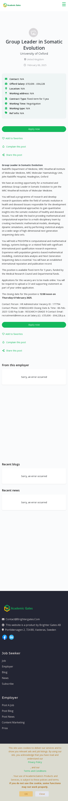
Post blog (7, 711)
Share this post (14, 154)
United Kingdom (35, 59)
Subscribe (8, 683)
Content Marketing (13, 722)
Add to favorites (14, 138)
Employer (7, 666)
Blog (4, 672)
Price (5, 728)
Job (4, 660)
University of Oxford (34, 53)
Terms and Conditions (35, 770)
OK (26, 793)
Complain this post (16, 146)
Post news (8, 716)
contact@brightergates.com (23, 619)
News (5, 678)
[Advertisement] (34, 423)
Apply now (34, 129)
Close (42, 793)
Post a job (8, 705)
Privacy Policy (35, 762)
